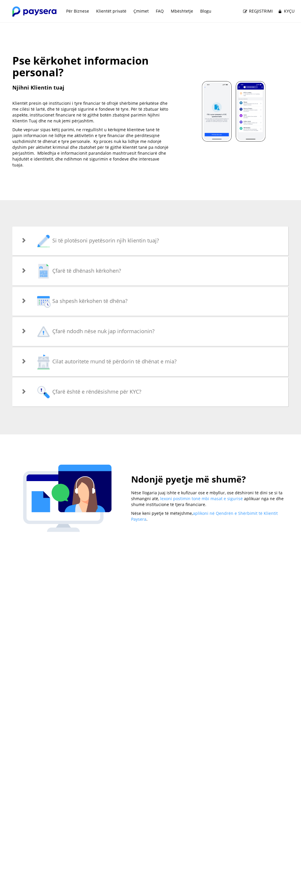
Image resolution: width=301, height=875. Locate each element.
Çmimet (141, 11)
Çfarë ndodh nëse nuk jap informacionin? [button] (103, 331)
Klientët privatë (111, 11)
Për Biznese (77, 11)
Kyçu (289, 11)
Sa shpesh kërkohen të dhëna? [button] (89, 300)
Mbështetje (182, 11)
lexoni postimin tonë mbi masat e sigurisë (201, 498)
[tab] (150, 241)
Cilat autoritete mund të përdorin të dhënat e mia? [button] (114, 361)
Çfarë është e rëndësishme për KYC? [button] (96, 391)
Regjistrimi (260, 11)
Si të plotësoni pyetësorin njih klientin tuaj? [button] (105, 240)
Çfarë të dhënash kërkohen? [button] (86, 270)
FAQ (160, 11)
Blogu (205, 11)
